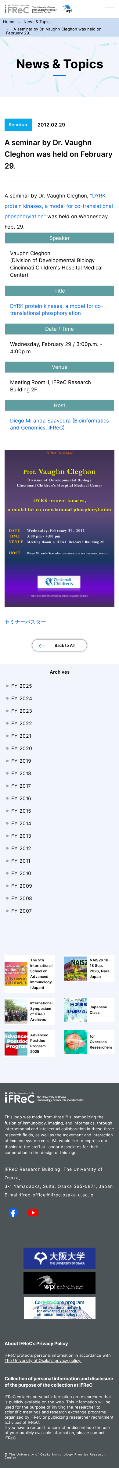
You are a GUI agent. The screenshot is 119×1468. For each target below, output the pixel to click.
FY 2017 (21, 786)
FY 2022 (21, 723)
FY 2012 (21, 848)
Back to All (64, 645)
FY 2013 (21, 836)
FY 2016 (21, 798)
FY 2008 (21, 898)
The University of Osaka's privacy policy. (43, 1360)
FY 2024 (21, 698)
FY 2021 (21, 736)
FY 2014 (21, 823)
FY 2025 (21, 686)
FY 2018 (21, 773)
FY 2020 (21, 748)
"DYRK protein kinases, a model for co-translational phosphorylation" (59, 206)
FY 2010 (21, 873)
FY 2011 (21, 861)
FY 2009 (21, 886)
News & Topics (37, 21)
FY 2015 (21, 811)
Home (8, 21)
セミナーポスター (25, 622)
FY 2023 (21, 711)
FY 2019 (21, 761)
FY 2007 (21, 911)
